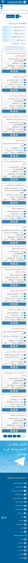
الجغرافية (21, 520)
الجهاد (23, 227)
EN (1, 6)
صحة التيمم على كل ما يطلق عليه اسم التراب (14, 374)
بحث (17, 16)
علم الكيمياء (20, 547)
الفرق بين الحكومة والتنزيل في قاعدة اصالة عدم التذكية (15, 271)
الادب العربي (20, 513)
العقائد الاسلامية (19, 487)
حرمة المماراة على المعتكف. (17, 415)
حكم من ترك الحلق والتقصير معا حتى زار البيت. (14, 163)
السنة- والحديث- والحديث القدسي (15, 352)
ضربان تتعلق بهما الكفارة (18, 396)
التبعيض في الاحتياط (19, 77)
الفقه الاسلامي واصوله (16, 24)
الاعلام (21, 532)
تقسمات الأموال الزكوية (18, 248)
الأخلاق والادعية (19, 502)
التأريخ (22, 517)
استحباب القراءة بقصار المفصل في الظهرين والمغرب (15, 54)
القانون (21, 528)
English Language (19, 535)
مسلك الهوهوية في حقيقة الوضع (15, 185)
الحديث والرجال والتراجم (17, 498)
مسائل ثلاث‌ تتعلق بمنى (18, 328)
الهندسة (21, 558)
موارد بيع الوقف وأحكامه (18, 208)
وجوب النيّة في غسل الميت (17, 96)
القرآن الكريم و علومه (18, 483)
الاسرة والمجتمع (19, 506)
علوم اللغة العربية (19, 509)
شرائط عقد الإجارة (20, 140)
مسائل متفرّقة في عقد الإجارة (17, 310)
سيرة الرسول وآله (19, 494)
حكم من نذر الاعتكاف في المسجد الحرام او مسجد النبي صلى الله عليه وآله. (14, 118)
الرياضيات (21, 554)
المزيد (5, 68)
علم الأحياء (20, 550)
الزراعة (22, 539)
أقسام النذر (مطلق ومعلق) (17, 291)
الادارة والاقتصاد (19, 524)
